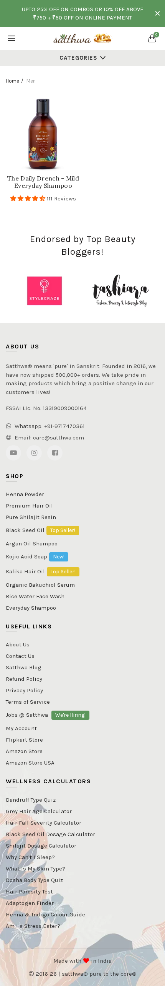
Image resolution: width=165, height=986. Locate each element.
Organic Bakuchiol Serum (40, 585)
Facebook (55, 452)
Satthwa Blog (23, 667)
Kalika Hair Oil (41, 571)
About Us (18, 644)
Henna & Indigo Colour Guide (45, 914)
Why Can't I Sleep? (30, 857)
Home (12, 81)
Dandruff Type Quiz (31, 799)
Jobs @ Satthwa (46, 714)
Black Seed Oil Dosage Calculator (50, 834)
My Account (21, 728)
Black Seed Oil (40, 530)
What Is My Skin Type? (35, 868)
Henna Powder (25, 494)
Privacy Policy (24, 690)
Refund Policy (24, 678)
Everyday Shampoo (31, 608)
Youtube (13, 452)
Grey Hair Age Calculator (39, 811)
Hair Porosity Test (29, 891)
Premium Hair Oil (29, 506)
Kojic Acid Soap (35, 556)
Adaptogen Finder (30, 903)
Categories (78, 57)
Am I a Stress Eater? (33, 926)
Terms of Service (28, 701)
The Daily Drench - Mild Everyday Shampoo (43, 182)
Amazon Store (24, 751)
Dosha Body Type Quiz (34, 880)
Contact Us (20, 655)
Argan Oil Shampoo (32, 543)
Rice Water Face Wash (35, 596)
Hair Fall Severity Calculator (43, 822)
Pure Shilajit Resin (31, 517)
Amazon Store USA (30, 762)
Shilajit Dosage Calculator (41, 845)
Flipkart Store (24, 739)
